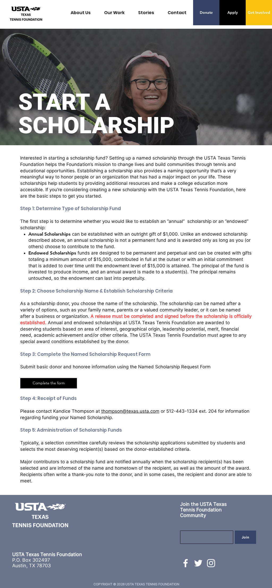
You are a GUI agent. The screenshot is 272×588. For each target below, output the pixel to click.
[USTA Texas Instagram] (211, 563)
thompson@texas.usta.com (130, 411)
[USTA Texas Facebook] (185, 563)
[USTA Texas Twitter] (198, 563)
